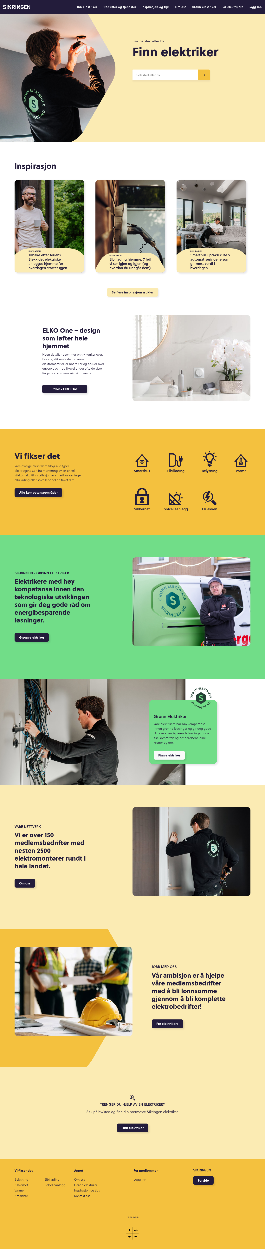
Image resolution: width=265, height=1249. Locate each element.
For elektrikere (232, 7)
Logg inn (255, 7)
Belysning (21, 1179)
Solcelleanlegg (54, 1184)
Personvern (133, 1217)
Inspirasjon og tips (156, 7)
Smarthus (22, 1195)
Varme (19, 1190)
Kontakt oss (82, 1195)
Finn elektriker (86, 7)
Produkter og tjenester (119, 7)
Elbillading (52, 1179)
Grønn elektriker (204, 7)
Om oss (180, 7)
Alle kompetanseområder (38, 492)
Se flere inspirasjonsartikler (132, 292)
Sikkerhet (21, 1184)
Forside (203, 1180)
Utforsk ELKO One (64, 389)
